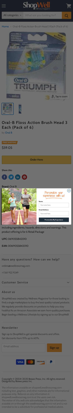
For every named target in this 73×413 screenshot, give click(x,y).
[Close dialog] (69, 190)
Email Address (44, 210)
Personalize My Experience (54, 220)
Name (41, 201)
